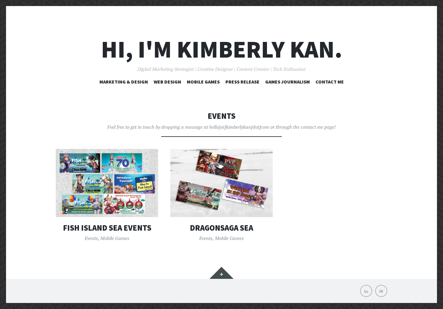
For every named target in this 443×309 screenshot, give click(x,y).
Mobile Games (203, 82)
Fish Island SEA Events (107, 228)
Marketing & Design (123, 82)
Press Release (242, 82)
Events (91, 238)
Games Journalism (287, 82)
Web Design (167, 82)
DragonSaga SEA (221, 228)
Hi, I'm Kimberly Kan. (221, 49)
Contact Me (330, 82)
